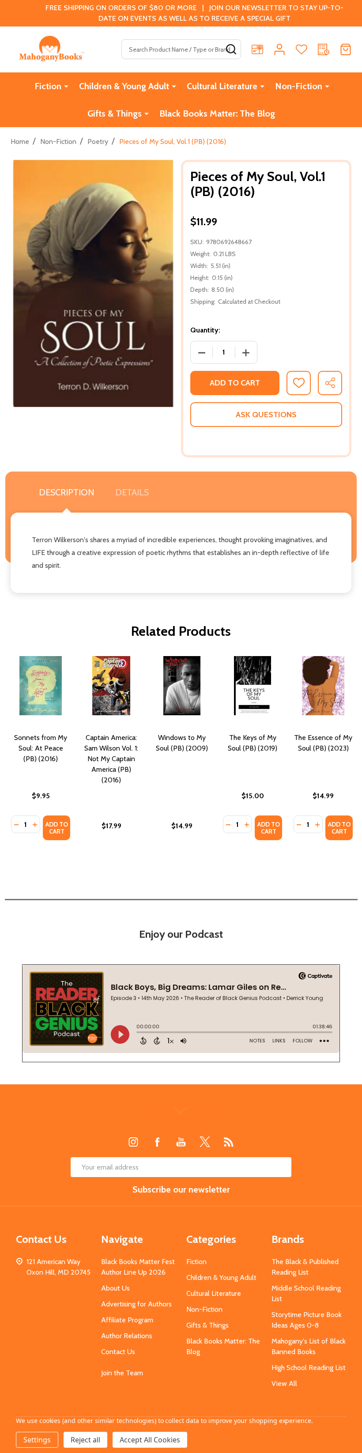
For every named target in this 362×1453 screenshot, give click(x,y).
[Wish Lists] (301, 49)
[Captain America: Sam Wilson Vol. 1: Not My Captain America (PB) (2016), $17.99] (111, 685)
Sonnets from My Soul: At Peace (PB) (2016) (40, 748)
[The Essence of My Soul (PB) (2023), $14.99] (323, 685)
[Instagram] (133, 1142)
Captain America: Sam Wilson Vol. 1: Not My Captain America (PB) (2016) (111, 758)
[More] (66, 86)
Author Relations (126, 1336)
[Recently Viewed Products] (323, 49)
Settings (37, 1440)
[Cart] (345, 49)
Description (66, 492)
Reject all (85, 1440)
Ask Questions (266, 414)
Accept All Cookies (150, 1440)
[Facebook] (157, 1142)
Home (20, 141)
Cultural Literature (222, 86)
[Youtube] (181, 1142)
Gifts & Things (114, 113)
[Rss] (229, 1142)
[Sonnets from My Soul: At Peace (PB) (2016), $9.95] (40, 685)
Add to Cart (235, 383)
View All (284, 1383)
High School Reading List (309, 1367)
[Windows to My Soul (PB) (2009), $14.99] (181, 685)
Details (132, 492)
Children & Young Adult (124, 86)
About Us (115, 1288)
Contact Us (118, 1351)
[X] (205, 1142)
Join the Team (122, 1373)
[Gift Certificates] (257, 49)
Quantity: (205, 330)
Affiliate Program (127, 1320)
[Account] (279, 49)
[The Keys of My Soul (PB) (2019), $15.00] (252, 685)
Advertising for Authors (136, 1304)
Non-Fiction (298, 86)
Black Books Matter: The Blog (217, 113)
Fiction (47, 86)
